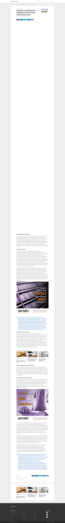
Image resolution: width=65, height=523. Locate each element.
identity (23, 512)
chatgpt (35, 513)
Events (43, 1)
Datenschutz (49, 522)
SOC (11, 516)
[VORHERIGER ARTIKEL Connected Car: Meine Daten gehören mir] (12, 264)
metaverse (35, 515)
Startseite (12, 4)
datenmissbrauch (25, 477)
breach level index (19, 477)
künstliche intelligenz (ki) (14, 512)
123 (49, 507)
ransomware (13, 513)
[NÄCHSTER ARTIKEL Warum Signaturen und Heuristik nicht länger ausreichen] (52, 264)
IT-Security (39, 1)
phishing (35, 512)
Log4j (34, 516)
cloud (12, 515)
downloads (24, 513)
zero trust (23, 515)
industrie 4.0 (24, 516)
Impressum (53, 522)
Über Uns (47, 1)
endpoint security (36, 518)
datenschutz (18, 479)
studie (12, 518)
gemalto (22, 479)
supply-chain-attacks (25, 518)
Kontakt (52, 1)
